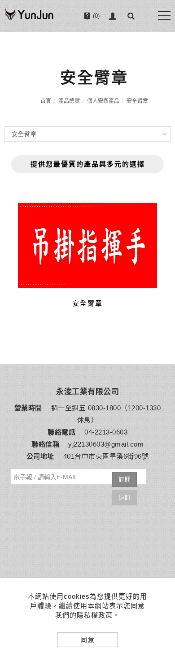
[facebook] (162, 550)
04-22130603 (95, 41)
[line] (162, 528)
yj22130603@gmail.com (106, 444)
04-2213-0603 (105, 432)
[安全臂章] (87, 245)
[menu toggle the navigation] (164, 15)
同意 (87, 639)
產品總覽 (69, 101)
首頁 (45, 101)
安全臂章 (137, 101)
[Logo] (29, 18)
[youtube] (162, 573)
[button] (131, 16)
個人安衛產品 (103, 101)
